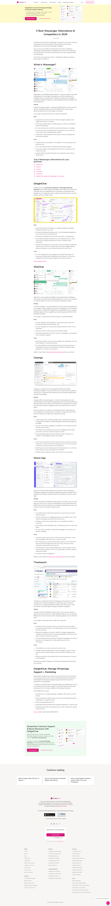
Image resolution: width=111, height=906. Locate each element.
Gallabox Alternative (76, 865)
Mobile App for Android (53, 863)
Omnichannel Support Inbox (54, 853)
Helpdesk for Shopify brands (54, 851)
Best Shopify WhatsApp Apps (79, 883)
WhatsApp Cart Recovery (54, 858)
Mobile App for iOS (52, 865)
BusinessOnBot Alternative (78, 858)
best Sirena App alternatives (57, 556)
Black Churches (27, 880)
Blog (25, 856)
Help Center (52, 2)
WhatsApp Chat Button (53, 876)
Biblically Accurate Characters (30, 885)
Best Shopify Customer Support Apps (80, 885)
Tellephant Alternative (77, 867)
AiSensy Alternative (76, 863)
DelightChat (39, 164)
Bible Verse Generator (29, 883)
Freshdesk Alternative (77, 870)
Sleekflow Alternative (77, 872)
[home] (21, 2)
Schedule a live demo (44, 18)
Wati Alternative (76, 856)
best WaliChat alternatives (56, 352)
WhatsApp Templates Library (54, 878)
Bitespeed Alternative (77, 860)
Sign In (82, 2)
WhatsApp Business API (53, 860)
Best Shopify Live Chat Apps (78, 887)
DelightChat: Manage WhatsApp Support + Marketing (50, 176)
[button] (36, 2)
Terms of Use (27, 867)
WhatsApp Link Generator (54, 871)
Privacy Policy (27, 870)
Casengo (38, 169)
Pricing (59, 2)
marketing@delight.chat (60, 841)
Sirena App (39, 171)
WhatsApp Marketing (53, 856)
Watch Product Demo (29, 863)
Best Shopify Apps (76, 880)
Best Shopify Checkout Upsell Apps (80, 890)
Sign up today (38, 712)
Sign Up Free (90, 2)
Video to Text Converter (29, 887)
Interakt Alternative (76, 851)
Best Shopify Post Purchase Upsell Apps (81, 892)
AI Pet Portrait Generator (30, 878)
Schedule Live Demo (68, 2)
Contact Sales (55, 834)
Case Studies (27, 860)
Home (25, 851)
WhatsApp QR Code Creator (54, 873)
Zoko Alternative (76, 853)
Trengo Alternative (76, 874)
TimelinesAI (39, 173)
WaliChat (38, 166)
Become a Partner (28, 872)
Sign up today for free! (40, 261)
